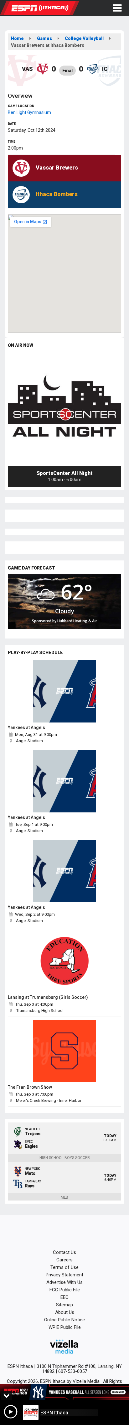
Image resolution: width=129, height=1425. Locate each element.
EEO (64, 1297)
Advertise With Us (64, 1282)
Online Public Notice (64, 1320)
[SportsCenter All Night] (64, 409)
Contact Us (64, 1252)
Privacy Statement (64, 1275)
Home (17, 38)
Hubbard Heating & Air (77, 621)
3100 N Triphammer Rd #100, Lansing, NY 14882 (79, 1368)
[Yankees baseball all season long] (64, 1392)
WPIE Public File (65, 1327)
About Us (64, 1312)
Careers (64, 1260)
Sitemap (64, 1305)
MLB (64, 1197)
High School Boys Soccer (64, 1158)
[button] (117, 8)
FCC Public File (64, 1290)
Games (44, 38)
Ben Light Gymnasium (29, 112)
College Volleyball (84, 38)
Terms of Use (64, 1267)
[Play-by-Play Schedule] (64, 691)
